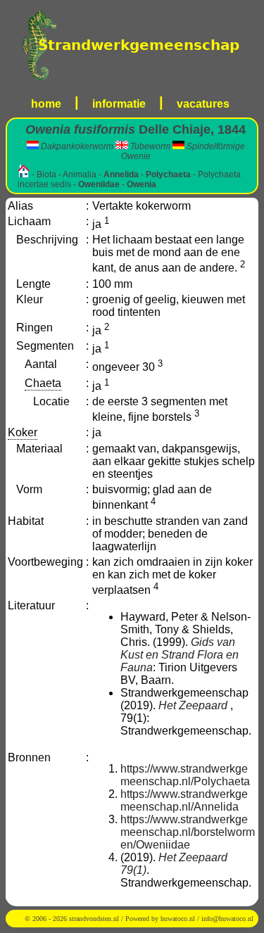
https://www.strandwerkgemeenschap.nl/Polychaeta (185, 775)
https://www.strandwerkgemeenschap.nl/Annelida (184, 800)
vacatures (203, 104)
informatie (119, 104)
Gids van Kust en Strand (177, 648)
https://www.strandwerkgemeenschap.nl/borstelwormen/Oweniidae (187, 832)
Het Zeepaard (192, 705)
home (46, 104)
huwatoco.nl (178, 918)
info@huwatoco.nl (227, 918)
